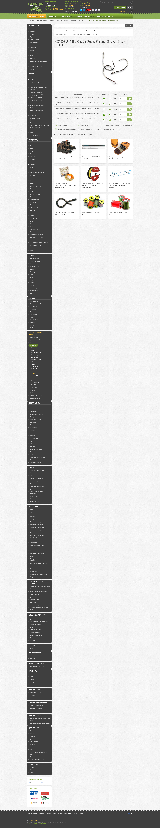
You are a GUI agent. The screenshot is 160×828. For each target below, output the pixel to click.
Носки (31, 55)
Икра (31, 248)
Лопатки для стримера (36, 234)
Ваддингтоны (34, 337)
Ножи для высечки (35, 417)
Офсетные (34, 361)
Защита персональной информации (36, 823)
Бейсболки (33, 63)
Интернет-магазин (36, 16)
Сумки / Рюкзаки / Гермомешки (36, 582)
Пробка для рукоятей (36, 635)
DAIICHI (33, 385)
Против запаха (34, 501)
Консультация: (69, 8)
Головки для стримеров (37, 172)
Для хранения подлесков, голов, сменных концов (39, 126)
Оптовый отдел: (85, 2)
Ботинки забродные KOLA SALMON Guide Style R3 (63, 158)
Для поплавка (35, 715)
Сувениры (33, 671)
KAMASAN (34, 368)
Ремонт (32, 69)
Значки (32, 679)
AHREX (33, 364)
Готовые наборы (35, 77)
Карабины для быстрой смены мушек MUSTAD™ (64, 213)
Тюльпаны (33, 640)
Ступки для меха (35, 441)
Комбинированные (35, 462)
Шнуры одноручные (36, 92)
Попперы (32, 210)
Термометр (33, 571)
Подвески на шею (35, 512)
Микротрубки (34, 218)
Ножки (32, 205)
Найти (130, 25)
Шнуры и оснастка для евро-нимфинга (38, 88)
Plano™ (32, 317)
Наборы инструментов (36, 414)
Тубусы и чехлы (34, 82)
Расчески (32, 435)
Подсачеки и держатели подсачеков (37, 536)
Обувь (31, 37)
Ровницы (32, 223)
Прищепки (33, 422)
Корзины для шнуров (36, 530)
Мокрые (32, 285)
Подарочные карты (37, 663)
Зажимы (32, 433)
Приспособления (35, 452)
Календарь (33, 682)
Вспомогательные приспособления (35, 119)
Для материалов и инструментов (40, 586)
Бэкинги (32, 103)
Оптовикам (97, 31)
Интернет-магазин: (51, 1)
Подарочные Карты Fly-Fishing (39, 666)
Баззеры (32, 282)
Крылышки (33, 202)
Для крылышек (34, 199)
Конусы (32, 178)
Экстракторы (33, 577)
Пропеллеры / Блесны (36, 237)
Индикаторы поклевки (36, 122)
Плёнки (32, 183)
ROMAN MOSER (36, 382)
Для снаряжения (35, 594)
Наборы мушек (34, 258)
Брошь (32, 676)
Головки (32, 170)
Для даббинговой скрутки (37, 457)
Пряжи (32, 189)
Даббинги (32, 156)
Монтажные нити (35, 145)
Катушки (32, 85)
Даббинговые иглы (35, 443)
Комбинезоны (34, 42)
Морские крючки (36, 359)
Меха (31, 151)
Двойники (32, 390)
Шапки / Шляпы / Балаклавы (38, 61)
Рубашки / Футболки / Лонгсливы (39, 53)
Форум (100, 16)
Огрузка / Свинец (35, 194)
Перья (32, 148)
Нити (31, 221)
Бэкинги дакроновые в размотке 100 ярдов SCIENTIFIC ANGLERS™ (92, 185)
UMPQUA (34, 387)
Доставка (89, 31)
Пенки (31, 213)
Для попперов (35, 355)
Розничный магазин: (71, 1)
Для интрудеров (36, 352)
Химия (31, 467)
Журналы (32, 695)
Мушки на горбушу (35, 261)
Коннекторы (33, 115)
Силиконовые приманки (37, 759)
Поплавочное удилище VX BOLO (40, 723)
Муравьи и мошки (35, 290)
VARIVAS (33, 380)
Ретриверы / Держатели (37, 553)
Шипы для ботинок (35, 39)
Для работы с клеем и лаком (38, 627)
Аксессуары (33, 454)
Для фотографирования (37, 545)
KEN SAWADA (35, 375)
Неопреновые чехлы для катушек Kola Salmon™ (119, 158)
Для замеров (34, 542)
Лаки (31, 473)
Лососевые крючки (36, 348)
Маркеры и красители (36, 481)
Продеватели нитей (36, 449)
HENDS (81, 20)
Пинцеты (32, 446)
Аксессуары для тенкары (37, 711)
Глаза (31, 167)
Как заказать (60, 31)
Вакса (31, 475)
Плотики (32, 658)
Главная (31, 20)
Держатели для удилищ (37, 527)
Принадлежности (35, 398)
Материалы (34, 140)
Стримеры (33, 272)
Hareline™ (33, 311)
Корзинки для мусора (36, 408)
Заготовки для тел (35, 245)
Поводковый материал (36, 110)
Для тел (32, 215)
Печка (31, 648)
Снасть (32, 74)
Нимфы (32, 293)
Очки (31, 509)
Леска (31, 749)
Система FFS (34, 301)
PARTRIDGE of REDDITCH (39, 378)
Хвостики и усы (34, 207)
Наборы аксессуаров (36, 522)
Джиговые (34, 350)
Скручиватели (34, 438)
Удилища (32, 79)
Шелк (31, 162)
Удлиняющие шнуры (36, 100)
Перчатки (32, 58)
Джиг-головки (34, 741)
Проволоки (33, 197)
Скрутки (32, 232)
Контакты (109, 16)
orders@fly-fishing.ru (51, 6)
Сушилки (32, 568)
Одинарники (73, 20)
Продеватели (34, 566)
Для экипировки (34, 599)
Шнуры (32, 772)
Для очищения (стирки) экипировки (37, 492)
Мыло (31, 499)
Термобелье (33, 47)
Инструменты (35, 403)
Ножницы (32, 425)
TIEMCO (33, 371)
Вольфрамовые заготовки (37, 240)
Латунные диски (34, 180)
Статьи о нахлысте (66, 16)
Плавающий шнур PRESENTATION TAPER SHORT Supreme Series (66, 185)
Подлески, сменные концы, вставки (38, 106)
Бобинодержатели (35, 419)
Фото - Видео (89, 16)
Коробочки (33, 298)
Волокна (32, 164)
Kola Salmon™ (34, 314)
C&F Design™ (34, 306)
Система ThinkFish (35, 303)
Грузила (32, 739)
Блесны (32, 733)
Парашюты (33, 269)
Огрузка (32, 132)
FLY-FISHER (34, 366)
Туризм (32, 645)
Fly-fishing (33, 309)
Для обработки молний (37, 486)
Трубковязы (33, 427)
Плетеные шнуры (35, 757)
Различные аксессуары (37, 524)
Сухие (31, 274)
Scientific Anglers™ (35, 320)
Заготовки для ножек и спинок (39, 242)
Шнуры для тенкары (36, 708)
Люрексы (32, 159)
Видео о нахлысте (35, 692)
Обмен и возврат (78, 31)
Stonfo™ (32, 322)
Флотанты (33, 483)
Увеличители (34, 411)
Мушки (79, 16)
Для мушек (33, 550)
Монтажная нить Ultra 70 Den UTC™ (118, 213)
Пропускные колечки (36, 637)
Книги (31, 698)
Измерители (33, 460)
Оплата (68, 31)
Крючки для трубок (35, 340)
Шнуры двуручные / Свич (37, 95)
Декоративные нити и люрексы (39, 621)
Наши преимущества (110, 31)
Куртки (32, 34)
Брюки (32, 50)
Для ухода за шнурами (37, 478)
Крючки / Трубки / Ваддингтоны (59, 20)
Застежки (32, 744)
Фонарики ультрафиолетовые (39, 540)
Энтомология (34, 548)
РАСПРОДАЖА (34, 764)
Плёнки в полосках (35, 186)
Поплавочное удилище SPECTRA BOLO (40, 719)
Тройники (32, 393)
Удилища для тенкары (36, 705)
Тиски (31, 406)
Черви (31, 250)
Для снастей (33, 597)
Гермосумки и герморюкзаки (38, 591)
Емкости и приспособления (38, 470)
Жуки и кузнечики (35, 266)
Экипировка (34, 26)
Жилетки (32, 31)
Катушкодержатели (35, 629)
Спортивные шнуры (36, 97)
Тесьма (32, 226)
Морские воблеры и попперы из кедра (39, 753)
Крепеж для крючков (36, 395)
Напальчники (34, 532)
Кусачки (32, 519)
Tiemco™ (32, 325)
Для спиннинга (35, 728)
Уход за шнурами (35, 135)
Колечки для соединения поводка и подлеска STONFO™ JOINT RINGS (120, 185)
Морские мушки (34, 288)
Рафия (32, 191)
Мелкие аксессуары (36, 66)
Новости (52, 16)
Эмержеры (33, 280)
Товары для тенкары (38, 702)
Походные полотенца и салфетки (37, 559)
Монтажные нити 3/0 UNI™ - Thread (91, 213)
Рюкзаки (32, 589)
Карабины (33, 130)
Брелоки (32, 674)
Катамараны (33, 656)
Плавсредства (35, 653)
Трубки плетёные (35, 229)
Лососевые (33, 263)
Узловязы (32, 430)
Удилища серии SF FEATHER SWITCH (91, 158)
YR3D (31, 328)
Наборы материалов (36, 143)
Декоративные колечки (37, 619)
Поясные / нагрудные (36, 605)
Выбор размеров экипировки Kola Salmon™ (85, 34)
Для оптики (33, 489)
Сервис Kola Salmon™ (63, 34)
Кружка (32, 684)
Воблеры (32, 736)
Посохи (32, 556)
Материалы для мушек (37, 770)
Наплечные (33, 602)
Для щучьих (34, 357)
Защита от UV (34, 496)
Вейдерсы (33, 29)
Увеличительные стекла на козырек (38, 515)
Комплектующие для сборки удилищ (37, 615)
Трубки (32, 342)
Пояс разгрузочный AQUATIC (38, 563)
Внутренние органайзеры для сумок (39, 608)
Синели (32, 154)
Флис (31, 45)
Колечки (32, 113)
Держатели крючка (35, 624)
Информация (34, 689)
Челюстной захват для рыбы (38, 574)
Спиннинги (33, 730)
